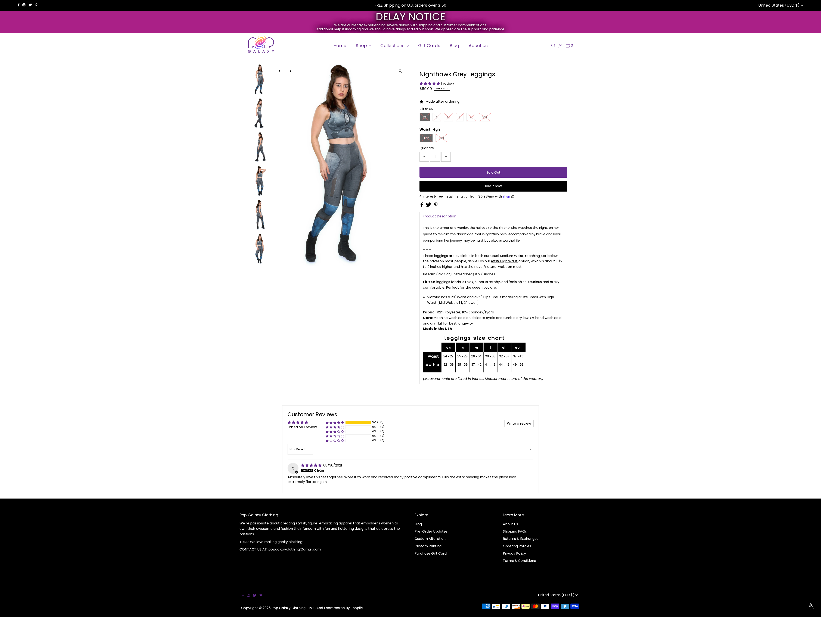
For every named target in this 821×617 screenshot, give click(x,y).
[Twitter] (30, 5)
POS (312, 607)
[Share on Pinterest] (436, 205)
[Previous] (279, 71)
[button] (430, 83)
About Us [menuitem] (478, 46)
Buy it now (493, 186)
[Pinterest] (36, 5)
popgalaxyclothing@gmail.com (294, 549)
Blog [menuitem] (454, 46)
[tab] (439, 216)
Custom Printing (428, 546)
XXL (484, 117)
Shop (362, 46)
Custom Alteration (430, 538)
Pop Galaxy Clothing (289, 607)
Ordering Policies (517, 546)
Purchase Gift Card (431, 553)
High (426, 138)
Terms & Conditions (519, 560)
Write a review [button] (519, 423)
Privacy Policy (514, 553)
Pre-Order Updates (431, 531)
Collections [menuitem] (393, 46)
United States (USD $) (779, 5)
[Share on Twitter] (429, 205)
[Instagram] (24, 5)
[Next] (290, 71)
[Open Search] (553, 45)
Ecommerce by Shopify (343, 607)
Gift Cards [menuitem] (429, 46)
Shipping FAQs (515, 531)
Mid (441, 138)
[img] (311, 465)
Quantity (426, 148)
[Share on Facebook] (422, 205)
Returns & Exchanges (520, 538)
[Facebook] (19, 5)
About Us (510, 524)
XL (471, 117)
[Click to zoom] (400, 71)
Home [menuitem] (339, 46)
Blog (418, 524)
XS (425, 117)
